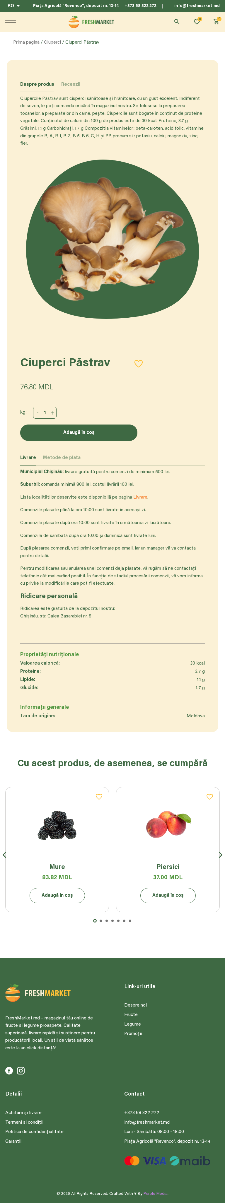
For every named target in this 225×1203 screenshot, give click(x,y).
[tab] (37, 87)
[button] (10, 22)
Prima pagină (26, 42)
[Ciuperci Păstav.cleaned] (112, 239)
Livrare (140, 497)
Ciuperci (52, 42)
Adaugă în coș (79, 432)
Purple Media (156, 1194)
